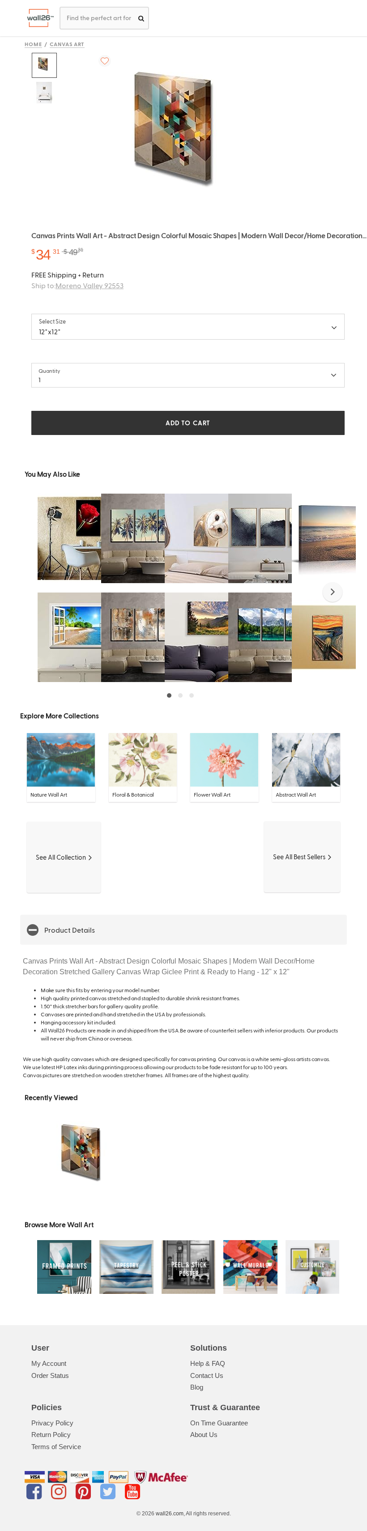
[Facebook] (35, 1491)
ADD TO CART (188, 422)
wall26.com (170, 1513)
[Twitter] (109, 1491)
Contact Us (206, 1375)
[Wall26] (37, 18)
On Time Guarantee (219, 1423)
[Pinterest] (85, 1491)
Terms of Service (56, 1446)
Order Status (50, 1375)
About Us (204, 1434)
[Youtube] (132, 1491)
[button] (332, 592)
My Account (48, 1363)
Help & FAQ (207, 1363)
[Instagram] (60, 1491)
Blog (196, 1387)
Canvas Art (67, 44)
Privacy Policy (52, 1423)
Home (33, 44)
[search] (141, 18)
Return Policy (51, 1434)
